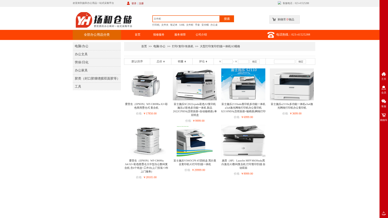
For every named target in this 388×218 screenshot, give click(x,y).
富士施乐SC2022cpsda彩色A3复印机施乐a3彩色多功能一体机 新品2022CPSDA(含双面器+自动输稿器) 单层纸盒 (195, 109)
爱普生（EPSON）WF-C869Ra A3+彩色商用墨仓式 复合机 (146, 106)
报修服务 (158, 34)
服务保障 (180, 34)
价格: (139, 113)
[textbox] (186, 18)
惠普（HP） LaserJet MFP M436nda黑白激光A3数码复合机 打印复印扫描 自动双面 (243, 164)
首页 (137, 34)
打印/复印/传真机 (182, 46)
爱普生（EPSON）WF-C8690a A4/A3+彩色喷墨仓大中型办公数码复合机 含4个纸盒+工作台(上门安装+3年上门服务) (146, 166)
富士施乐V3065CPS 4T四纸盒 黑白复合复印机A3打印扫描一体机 (195, 162)
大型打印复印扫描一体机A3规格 (220, 46)
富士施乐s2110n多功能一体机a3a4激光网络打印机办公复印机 (292, 106)
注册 (141, 3)
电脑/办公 (159, 46)
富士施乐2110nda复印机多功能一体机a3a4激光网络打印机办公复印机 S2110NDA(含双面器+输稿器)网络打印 (243, 108)
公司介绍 (201, 34)
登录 (134, 3)
